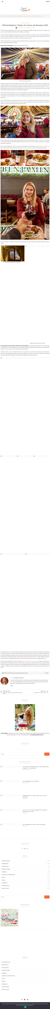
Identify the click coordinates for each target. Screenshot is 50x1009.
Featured (3, 880)
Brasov (6, 673)
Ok (25, 1007)
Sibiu (20, 673)
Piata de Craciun (11, 673)
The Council (46, 86)
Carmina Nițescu (22, 27)
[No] (48, 1005)
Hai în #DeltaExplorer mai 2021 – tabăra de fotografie (34, 824)
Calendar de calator (6, 869)
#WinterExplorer (8, 16)
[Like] (44, 673)
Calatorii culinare (5, 866)
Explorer (3, 877)
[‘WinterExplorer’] (9, 917)
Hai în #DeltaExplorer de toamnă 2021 (31, 781)
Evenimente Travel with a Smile (8, 874)
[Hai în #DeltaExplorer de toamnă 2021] (10, 786)
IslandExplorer (5, 882)
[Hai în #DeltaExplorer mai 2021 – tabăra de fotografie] (10, 830)
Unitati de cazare (5, 888)
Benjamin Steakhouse (44, 146)
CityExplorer (4, 871)
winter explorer (25, 673)
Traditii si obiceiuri (5, 885)
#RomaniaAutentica (6, 860)
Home (2, 16)
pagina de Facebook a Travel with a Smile (30, 661)
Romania (17, 673)
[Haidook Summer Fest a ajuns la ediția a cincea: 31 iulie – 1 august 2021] (10, 801)
